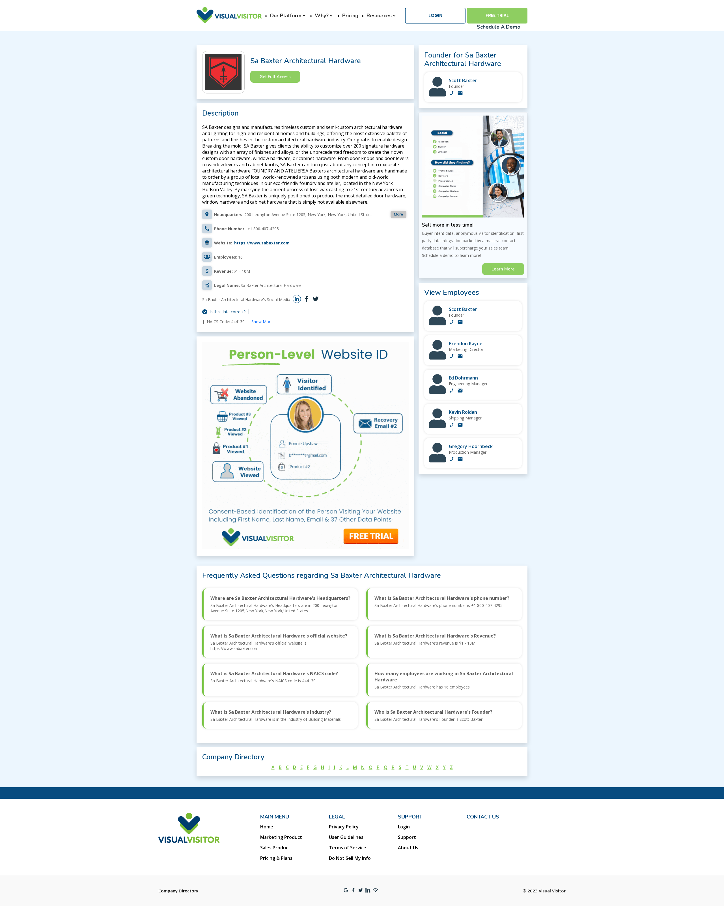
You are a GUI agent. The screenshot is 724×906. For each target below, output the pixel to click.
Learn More (503, 269)
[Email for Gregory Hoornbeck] (460, 459)
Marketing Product (281, 837)
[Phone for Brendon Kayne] (451, 356)
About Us (408, 848)
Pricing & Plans (276, 858)
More (398, 214)
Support (407, 837)
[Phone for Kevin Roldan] (451, 425)
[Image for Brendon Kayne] (437, 358)
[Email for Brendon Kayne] (460, 356)
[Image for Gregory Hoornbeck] (437, 461)
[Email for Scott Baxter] (460, 93)
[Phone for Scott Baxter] (451, 93)
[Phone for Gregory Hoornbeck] (451, 459)
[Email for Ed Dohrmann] (460, 391)
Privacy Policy (344, 827)
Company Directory (178, 891)
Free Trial (497, 15)
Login (435, 15)
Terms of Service (347, 848)
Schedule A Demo (498, 27)
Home (266, 827)
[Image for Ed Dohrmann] (437, 392)
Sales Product (275, 848)
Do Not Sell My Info (350, 858)
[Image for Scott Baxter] (437, 95)
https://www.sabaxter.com (262, 243)
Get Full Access (275, 77)
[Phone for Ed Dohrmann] (451, 391)
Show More (262, 321)
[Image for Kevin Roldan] (437, 426)
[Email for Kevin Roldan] (460, 425)
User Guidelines (346, 837)
